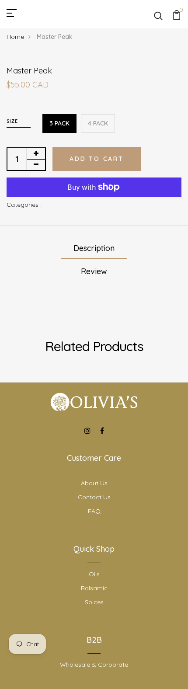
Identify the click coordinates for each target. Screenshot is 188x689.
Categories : (24, 205)
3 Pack (59, 123)
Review (94, 271)
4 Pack (98, 123)
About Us (94, 483)
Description (94, 248)
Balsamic (94, 588)
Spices (94, 602)
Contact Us (94, 497)
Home (15, 37)
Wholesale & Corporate (94, 664)
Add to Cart (97, 159)
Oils (94, 574)
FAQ (94, 511)
